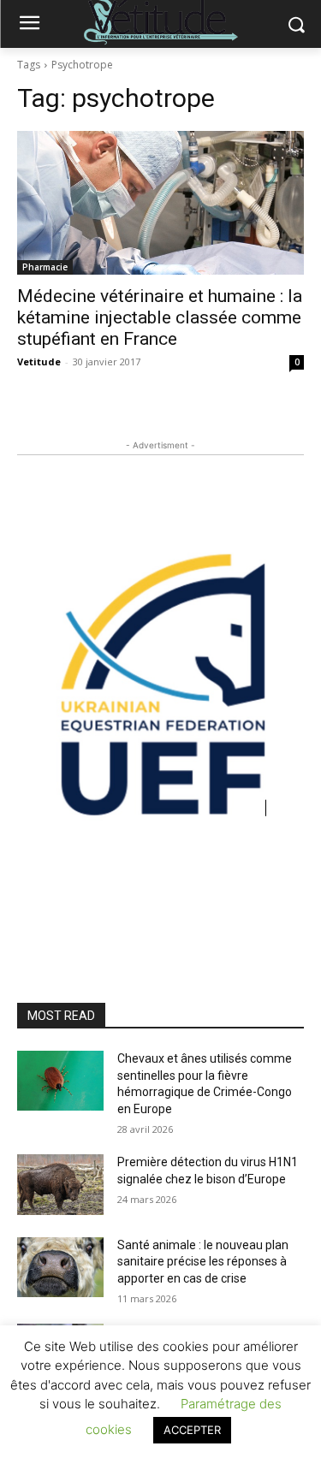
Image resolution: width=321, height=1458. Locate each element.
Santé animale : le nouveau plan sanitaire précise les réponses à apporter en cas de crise (202, 1261)
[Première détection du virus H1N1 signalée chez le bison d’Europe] (60, 1184)
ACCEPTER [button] (192, 1430)
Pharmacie (45, 267)
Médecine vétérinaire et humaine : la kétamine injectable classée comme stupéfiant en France (159, 317)
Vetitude (39, 361)
